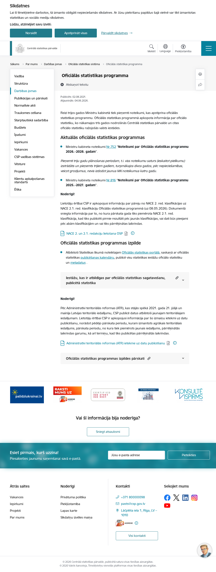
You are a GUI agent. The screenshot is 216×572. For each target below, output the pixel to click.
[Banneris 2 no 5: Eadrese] (67, 395)
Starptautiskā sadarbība (31, 120)
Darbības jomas (25, 91)
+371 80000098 (133, 497)
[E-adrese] (124, 523)
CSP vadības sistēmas (29, 157)
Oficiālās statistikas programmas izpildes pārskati (105, 358)
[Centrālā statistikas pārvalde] (36, 48)
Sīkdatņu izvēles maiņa (76, 517)
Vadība (19, 76)
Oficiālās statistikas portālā (140, 252)
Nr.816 (111, 180)
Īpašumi (20, 135)
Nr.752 (111, 147)
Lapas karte (69, 511)
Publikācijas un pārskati (30, 98)
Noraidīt (31, 33)
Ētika (17, 189)
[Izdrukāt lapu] (200, 74)
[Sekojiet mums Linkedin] (185, 497)
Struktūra (21, 84)
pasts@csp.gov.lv (133, 504)
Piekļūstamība (70, 504)
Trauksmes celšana (27, 113)
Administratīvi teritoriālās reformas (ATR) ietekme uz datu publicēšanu (115, 343)
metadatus (78, 263)
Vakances (21, 149)
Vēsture (19, 164)
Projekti (19, 171)
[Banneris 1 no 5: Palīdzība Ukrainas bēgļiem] (27, 395)
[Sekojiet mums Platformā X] (176, 497)
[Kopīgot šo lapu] (200, 85)
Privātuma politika (73, 497)
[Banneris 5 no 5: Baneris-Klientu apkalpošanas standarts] (189, 395)
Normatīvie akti (24, 105)
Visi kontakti (137, 536)
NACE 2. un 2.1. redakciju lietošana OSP (94, 233)
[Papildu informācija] (132, 233)
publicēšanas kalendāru (97, 257)
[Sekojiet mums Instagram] (194, 498)
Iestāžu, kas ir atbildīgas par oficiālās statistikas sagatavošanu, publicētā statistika (115, 280)
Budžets (20, 128)
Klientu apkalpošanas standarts (29, 180)
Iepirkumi (21, 142)
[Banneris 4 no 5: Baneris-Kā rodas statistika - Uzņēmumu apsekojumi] (148, 395)
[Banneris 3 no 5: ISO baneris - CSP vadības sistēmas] (108, 395)
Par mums (17, 517)
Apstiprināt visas (75, 33)
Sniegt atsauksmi (108, 432)
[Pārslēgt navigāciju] (208, 48)
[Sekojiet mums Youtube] (167, 505)
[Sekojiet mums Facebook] (167, 497)
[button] (176, 277)
